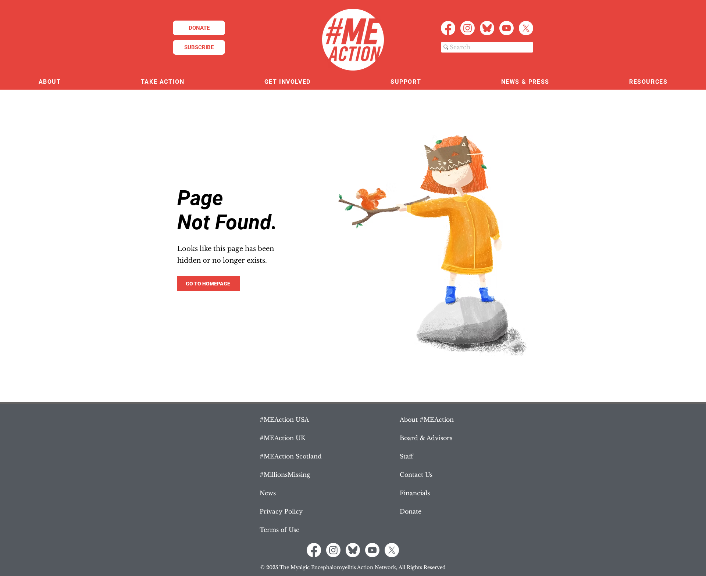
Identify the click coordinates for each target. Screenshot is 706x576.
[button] (49, 82)
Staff (406, 456)
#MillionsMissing (285, 474)
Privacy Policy (281, 511)
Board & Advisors (426, 438)
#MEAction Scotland (291, 456)
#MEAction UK (282, 438)
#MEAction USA (284, 419)
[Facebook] (448, 28)
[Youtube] (506, 28)
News (268, 493)
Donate (410, 511)
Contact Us (416, 474)
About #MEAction (427, 419)
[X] (526, 28)
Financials (415, 493)
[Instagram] (467, 28)
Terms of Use (279, 529)
